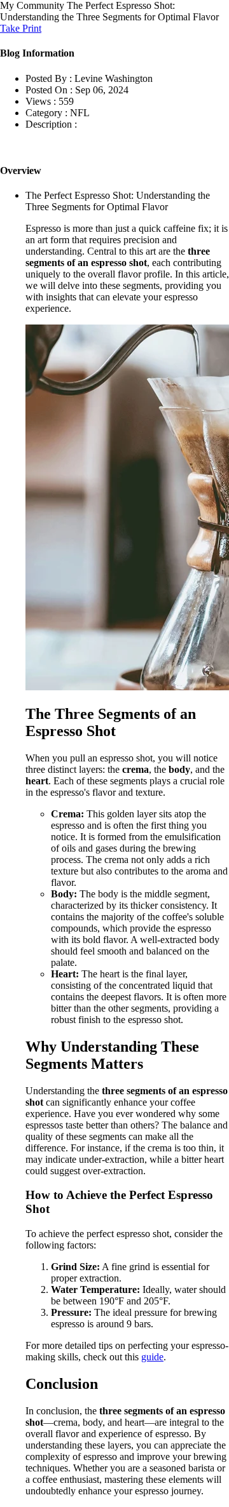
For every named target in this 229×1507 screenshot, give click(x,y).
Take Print (20, 28)
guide (152, 1356)
